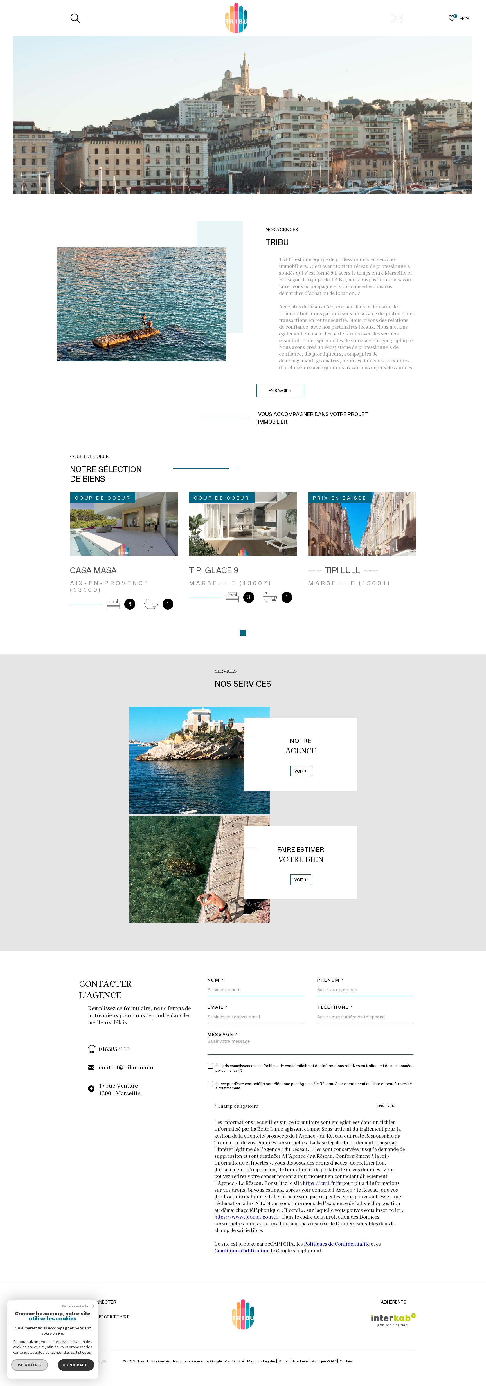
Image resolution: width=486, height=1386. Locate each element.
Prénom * (330, 980)
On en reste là (75, 1306)
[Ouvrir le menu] (397, 18)
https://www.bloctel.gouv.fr (246, 1216)
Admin (284, 1361)
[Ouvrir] (75, 18)
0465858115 (114, 1049)
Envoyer (386, 1105)
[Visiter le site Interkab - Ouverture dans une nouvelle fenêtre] (393, 1319)
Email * (218, 1007)
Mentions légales (261, 1361)
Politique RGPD (324, 1361)
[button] (243, 633)
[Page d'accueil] (236, 18)
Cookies (346, 1361)
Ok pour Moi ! (75, 1364)
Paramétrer (30, 1364)
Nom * (216, 980)
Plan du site (234, 1361)
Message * (223, 1034)
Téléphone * (335, 1007)
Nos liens (301, 1361)
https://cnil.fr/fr (322, 1182)
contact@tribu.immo (126, 1067)
